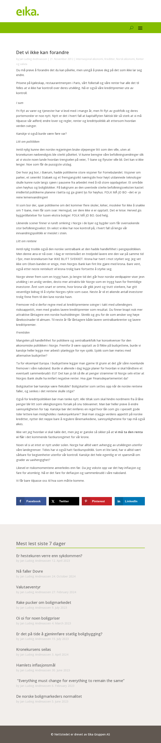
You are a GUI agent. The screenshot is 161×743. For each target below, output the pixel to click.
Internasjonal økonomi (89, 59)
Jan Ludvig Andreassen (33, 59)
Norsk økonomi (125, 59)
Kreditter (109, 59)
